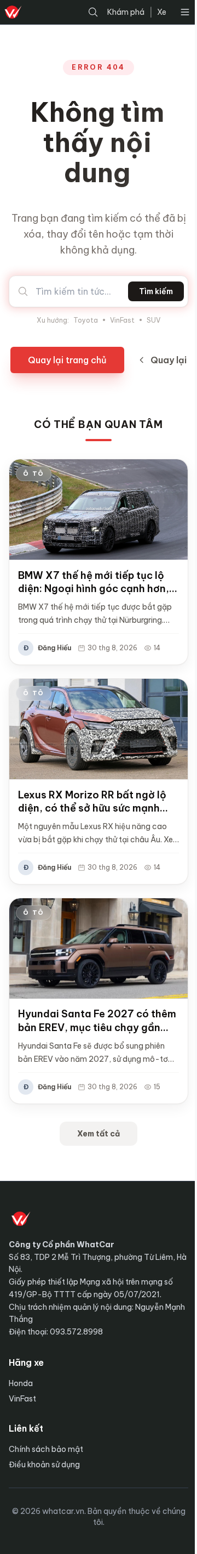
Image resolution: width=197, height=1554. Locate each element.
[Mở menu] (185, 12)
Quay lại (168, 359)
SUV (153, 320)
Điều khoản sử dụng (44, 1464)
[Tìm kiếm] (93, 12)
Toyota (85, 320)
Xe (161, 12)
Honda (21, 1383)
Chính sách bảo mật (46, 1449)
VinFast (122, 320)
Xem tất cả (98, 1134)
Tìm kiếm (156, 291)
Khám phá (125, 12)
